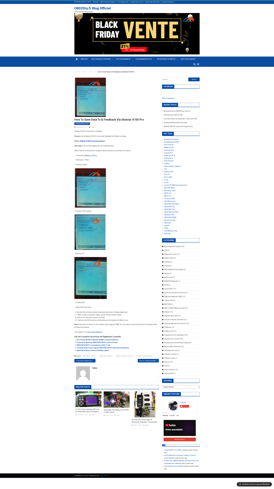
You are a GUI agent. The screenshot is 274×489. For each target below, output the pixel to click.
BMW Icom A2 (169, 147)
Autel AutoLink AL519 (171, 139)
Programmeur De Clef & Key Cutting (176, 343)
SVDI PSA (167, 223)
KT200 (166, 285)
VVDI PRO (167, 234)
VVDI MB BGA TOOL (170, 231)
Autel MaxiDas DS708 (171, 142)
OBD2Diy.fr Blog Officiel (92, 8)
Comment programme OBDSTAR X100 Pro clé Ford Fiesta (97, 342)
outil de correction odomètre (173, 319)
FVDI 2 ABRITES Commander (174, 269)
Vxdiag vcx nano (169, 358)
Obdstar (167, 312)
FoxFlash (167, 262)
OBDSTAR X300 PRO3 (171, 204)
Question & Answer (167, 2)
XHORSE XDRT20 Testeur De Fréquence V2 (178, 126)
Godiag (166, 273)
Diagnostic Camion (170, 254)
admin (93, 414)
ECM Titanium (169, 161)
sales (92, 127)
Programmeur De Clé (137, 2)
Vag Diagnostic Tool (170, 350)
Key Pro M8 (168, 177)
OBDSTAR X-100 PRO (89, 356)
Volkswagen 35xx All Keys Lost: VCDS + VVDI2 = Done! (116, 411)
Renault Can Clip (169, 220)
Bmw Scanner (169, 145)
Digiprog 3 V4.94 (169, 155)
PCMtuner (167, 327)
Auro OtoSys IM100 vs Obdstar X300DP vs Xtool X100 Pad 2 (97, 340)
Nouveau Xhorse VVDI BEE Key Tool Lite (177, 111)
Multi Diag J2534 (169, 190)
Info (177, 415)
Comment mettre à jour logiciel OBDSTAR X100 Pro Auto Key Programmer (103, 348)
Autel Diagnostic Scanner (172, 246)
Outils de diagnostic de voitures (174, 323)
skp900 (166, 225)
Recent (165, 415)
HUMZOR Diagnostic (171, 281)
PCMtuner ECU (169, 331)
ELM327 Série (168, 258)
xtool (166, 366)
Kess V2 (167, 174)
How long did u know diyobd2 (174, 466)
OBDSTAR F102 (169, 207)
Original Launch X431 (171, 316)
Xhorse (166, 362)
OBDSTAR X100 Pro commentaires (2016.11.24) (93, 345)
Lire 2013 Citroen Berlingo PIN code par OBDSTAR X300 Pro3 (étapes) (87, 410)
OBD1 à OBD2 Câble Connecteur (175, 308)
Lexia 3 (166, 182)
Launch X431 (168, 289)
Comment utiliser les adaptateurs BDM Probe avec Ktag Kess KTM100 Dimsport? (86, 361)
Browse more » (180, 439)
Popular (172, 415)
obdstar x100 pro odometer (124, 356)
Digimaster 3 (168, 158)
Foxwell (166, 266)
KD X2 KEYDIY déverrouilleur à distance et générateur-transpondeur (144, 421)
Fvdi (165, 169)
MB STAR (167, 304)
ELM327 (167, 163)
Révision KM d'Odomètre (172, 346)
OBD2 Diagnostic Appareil (107, 2)
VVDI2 (166, 228)
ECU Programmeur (123, 2)
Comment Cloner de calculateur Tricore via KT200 (180, 119)
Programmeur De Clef (82, 123)
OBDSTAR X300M (170, 217)
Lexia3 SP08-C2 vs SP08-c (173, 450)
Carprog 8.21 (168, 153)
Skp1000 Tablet (169, 188)
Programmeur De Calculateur (174, 335)
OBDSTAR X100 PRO (106, 356)
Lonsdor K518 (168, 300)
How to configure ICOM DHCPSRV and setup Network (149, 361)
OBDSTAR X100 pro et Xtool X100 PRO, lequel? (93, 350)
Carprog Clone (169, 150)
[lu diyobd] (173, 405)
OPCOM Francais (170, 201)
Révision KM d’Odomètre (152, 2)
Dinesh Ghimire (103, 475)
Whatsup (95, 2)
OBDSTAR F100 (169, 209)
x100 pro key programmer (144, 356)
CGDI (165, 250)
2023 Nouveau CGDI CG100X (173, 115)
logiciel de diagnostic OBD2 (173, 296)
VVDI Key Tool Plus (170, 354)
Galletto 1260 (168, 172)
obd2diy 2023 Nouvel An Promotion (175, 122)
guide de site (168, 277)
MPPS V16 (167, 193)
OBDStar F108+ (169, 215)
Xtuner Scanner (169, 369)
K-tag (166, 180)
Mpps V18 (167, 196)
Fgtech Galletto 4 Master (172, 166)
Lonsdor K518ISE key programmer (175, 185)
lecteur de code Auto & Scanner (174, 293)
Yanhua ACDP (169, 373)
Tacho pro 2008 (169, 198)
